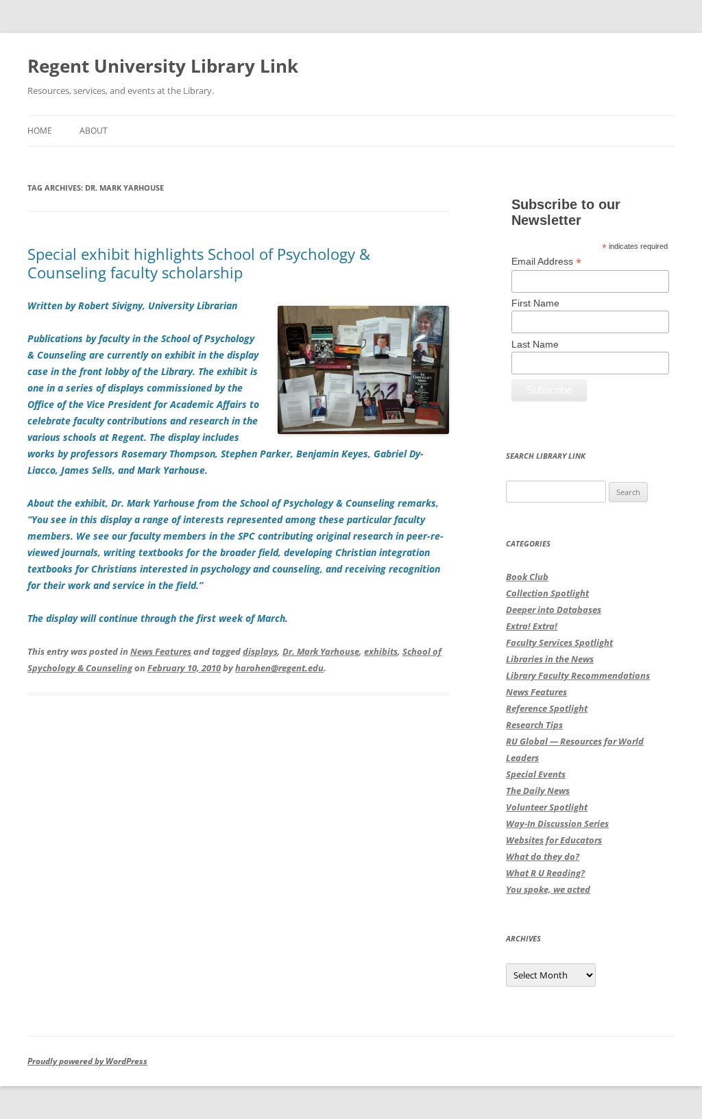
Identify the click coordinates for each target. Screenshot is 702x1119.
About (94, 130)
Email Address (546, 261)
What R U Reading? (545, 873)
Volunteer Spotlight (547, 807)
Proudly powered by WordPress (87, 1061)
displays (260, 651)
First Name (535, 303)
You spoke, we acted (548, 889)
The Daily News (538, 790)
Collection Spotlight (547, 593)
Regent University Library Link (162, 65)
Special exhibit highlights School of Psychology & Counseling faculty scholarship (198, 262)
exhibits (381, 651)
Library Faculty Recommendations (578, 675)
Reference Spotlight (547, 708)
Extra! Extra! (531, 626)
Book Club (527, 576)
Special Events (536, 774)
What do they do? (542, 856)
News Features (160, 651)
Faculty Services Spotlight (559, 642)
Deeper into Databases (553, 609)
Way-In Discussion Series (557, 823)
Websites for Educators (554, 840)
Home (39, 130)
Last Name (535, 344)
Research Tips (534, 725)
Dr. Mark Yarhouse (320, 651)
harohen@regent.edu (279, 668)
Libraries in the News (550, 659)
